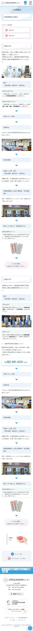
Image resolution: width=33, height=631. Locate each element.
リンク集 (12, 620)
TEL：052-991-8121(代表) (16, 587)
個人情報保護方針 (23, 617)
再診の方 (11, 35)
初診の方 (11, 30)
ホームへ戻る (18, 554)
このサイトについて (9, 617)
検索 (25, 4)
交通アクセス (17, 594)
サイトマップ (21, 620)
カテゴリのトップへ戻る (18, 558)
